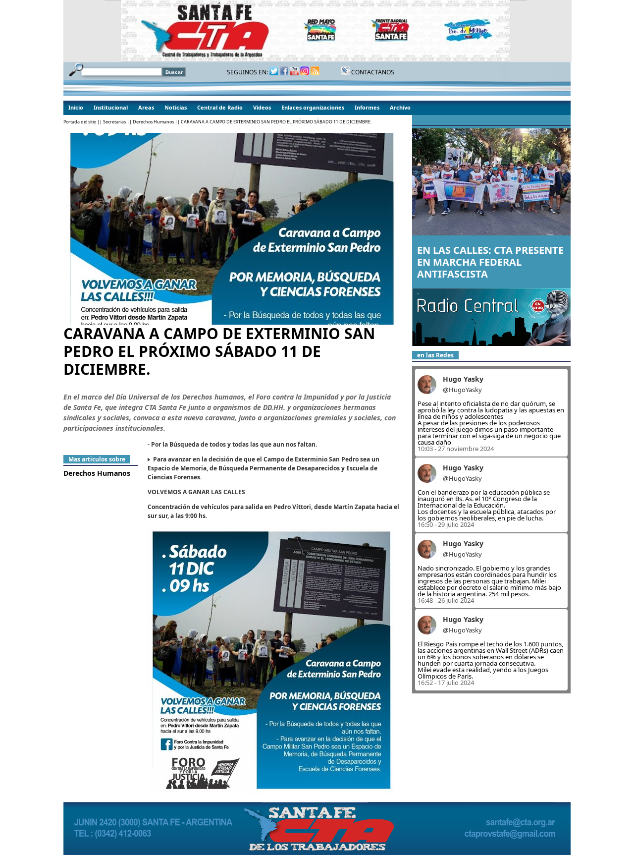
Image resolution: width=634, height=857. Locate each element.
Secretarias (114, 121)
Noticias (175, 107)
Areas (146, 107)
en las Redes (435, 355)
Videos (262, 107)
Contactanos (372, 72)
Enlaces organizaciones (312, 107)
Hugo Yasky (463, 379)
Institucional (111, 107)
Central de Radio (220, 107)
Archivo (400, 107)
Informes (367, 107)
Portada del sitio (79, 121)
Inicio (75, 107)
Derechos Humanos (153, 121)
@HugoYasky (462, 389)
